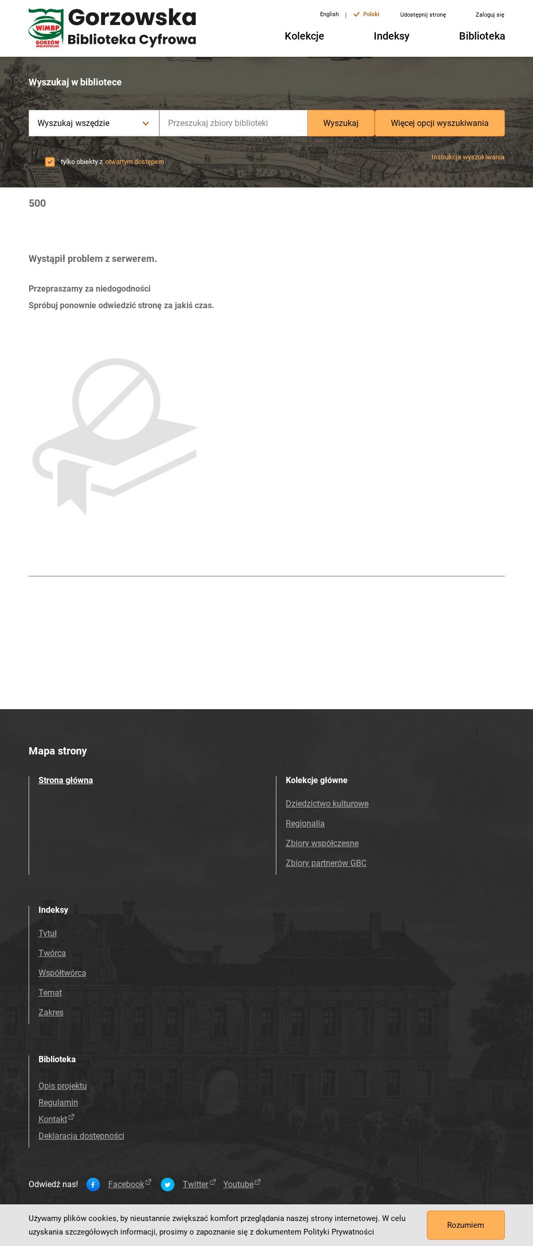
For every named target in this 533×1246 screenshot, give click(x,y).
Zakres (51, 1012)
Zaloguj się (490, 14)
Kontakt (53, 1119)
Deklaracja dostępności (81, 1136)
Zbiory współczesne (322, 843)
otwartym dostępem (134, 162)
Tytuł (48, 933)
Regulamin (58, 1102)
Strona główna (66, 780)
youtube (238, 1184)
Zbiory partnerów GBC (326, 863)
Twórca (52, 953)
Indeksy (392, 36)
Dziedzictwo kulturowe (327, 804)
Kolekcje (304, 36)
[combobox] (233, 123)
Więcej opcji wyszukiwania (440, 123)
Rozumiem (465, 1225)
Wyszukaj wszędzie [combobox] (73, 123)
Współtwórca (62, 973)
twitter (195, 1184)
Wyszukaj (341, 123)
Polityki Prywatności (338, 1232)
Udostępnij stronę (423, 14)
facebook (126, 1184)
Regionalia (305, 823)
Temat (50, 993)
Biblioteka (482, 36)
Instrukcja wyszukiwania (468, 157)
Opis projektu (63, 1086)
